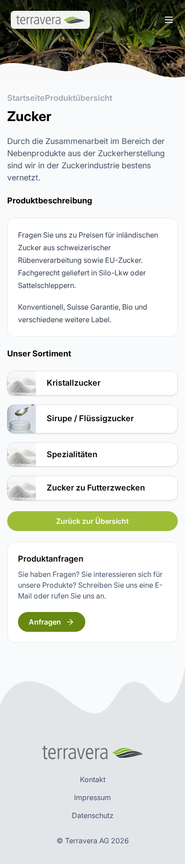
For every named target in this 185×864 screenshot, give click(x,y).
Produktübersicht (78, 98)
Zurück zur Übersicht (92, 521)
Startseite (26, 98)
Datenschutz (93, 815)
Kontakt (93, 779)
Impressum (92, 797)
